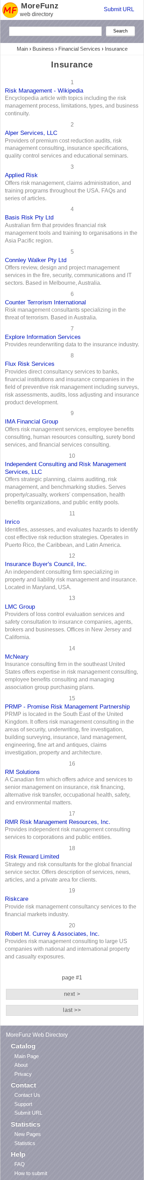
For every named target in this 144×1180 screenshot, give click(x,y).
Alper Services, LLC (31, 132)
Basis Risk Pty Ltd (29, 217)
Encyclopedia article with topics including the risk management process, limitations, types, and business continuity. (71, 105)
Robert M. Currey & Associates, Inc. (52, 933)
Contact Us (27, 1095)
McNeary (17, 656)
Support (23, 1104)
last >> (72, 1010)
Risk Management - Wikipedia (44, 90)
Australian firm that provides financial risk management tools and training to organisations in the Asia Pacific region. (71, 233)
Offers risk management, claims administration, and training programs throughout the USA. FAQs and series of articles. (68, 190)
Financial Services (79, 49)
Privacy (23, 1074)
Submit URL (119, 9)
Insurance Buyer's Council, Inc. (46, 563)
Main (22, 49)
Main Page (26, 1056)
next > (72, 994)
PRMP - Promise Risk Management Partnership (67, 706)
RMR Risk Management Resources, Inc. (57, 821)
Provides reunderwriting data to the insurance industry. (72, 344)
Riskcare (16, 898)
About (21, 1065)
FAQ (19, 1164)
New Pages (27, 1134)
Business (43, 49)
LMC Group (20, 606)
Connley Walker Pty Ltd (35, 259)
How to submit (30, 1173)
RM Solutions (22, 771)
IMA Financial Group (31, 421)
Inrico (12, 521)
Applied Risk (21, 175)
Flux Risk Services (30, 363)
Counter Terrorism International (45, 302)
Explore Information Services (43, 336)
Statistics (24, 1143)
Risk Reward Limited (32, 856)
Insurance (116, 49)
